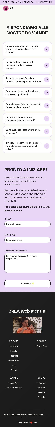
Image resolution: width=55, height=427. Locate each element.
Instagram (41, 383)
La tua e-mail (9, 235)
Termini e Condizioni (13, 387)
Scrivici (14, 370)
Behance (41, 392)
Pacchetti (14, 356)
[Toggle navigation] (50, 8)
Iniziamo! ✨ (27, 283)
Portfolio (13, 351)
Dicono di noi (13, 360)
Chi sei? (7, 219)
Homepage (13, 346)
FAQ (13, 365)
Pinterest (41, 387)
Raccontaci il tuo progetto (15, 251)
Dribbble (41, 397)
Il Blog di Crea (41, 346)
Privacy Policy (13, 383)
